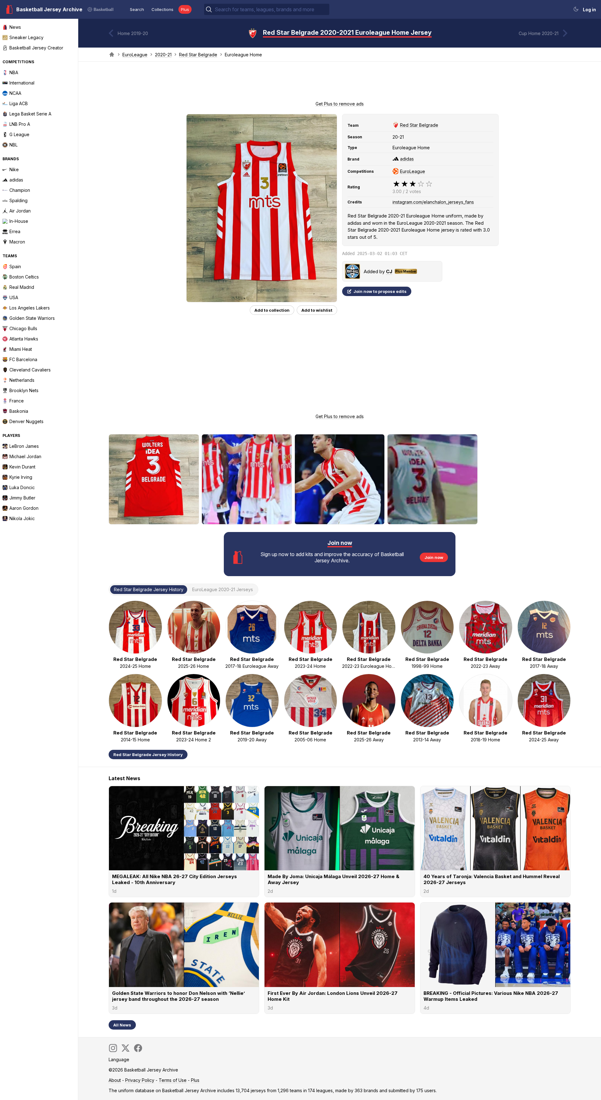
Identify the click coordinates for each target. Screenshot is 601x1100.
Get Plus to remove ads (340, 103)
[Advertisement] (339, 83)
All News (122, 1024)
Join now (433, 557)
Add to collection (272, 310)
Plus (185, 9)
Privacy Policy (139, 1080)
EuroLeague (134, 54)
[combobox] (271, 9)
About (115, 1080)
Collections (162, 9)
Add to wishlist (316, 310)
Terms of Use (173, 1080)
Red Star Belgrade (198, 54)
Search (137, 9)
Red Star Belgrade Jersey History (148, 754)
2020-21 (163, 54)
